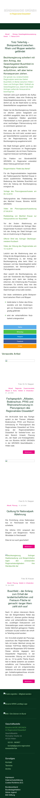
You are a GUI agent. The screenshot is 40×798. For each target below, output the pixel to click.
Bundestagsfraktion (13, 789)
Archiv (8, 768)
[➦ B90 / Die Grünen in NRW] (15, 704)
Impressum (9, 777)
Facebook (20, 341)
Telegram (20, 337)
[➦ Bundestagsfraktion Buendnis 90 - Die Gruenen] (15, 713)
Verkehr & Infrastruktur (26, 391)
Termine (8, 765)
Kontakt (8, 762)
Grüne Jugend (11, 792)
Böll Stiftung (10, 795)
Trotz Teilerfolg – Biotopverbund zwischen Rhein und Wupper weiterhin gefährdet (20, 46)
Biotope (15, 34)
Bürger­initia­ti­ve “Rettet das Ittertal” (17, 168)
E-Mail (20, 346)
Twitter (20, 327)
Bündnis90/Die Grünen (20, 10)
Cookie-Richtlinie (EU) (14, 782)
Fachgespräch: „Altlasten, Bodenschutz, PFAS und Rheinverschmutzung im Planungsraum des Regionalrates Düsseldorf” (20, 405)
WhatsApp (20, 332)
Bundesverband (11, 787)
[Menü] (4, 25)
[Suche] (36, 25)
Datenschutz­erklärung (14, 780)
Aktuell (7, 34)
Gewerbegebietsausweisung (27, 34)
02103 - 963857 (13, 742)
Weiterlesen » (29, 452)
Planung (14, 505)
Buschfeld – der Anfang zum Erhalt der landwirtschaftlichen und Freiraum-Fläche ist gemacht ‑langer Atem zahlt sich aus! (20, 598)
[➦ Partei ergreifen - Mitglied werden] (17, 694)
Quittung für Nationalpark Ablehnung (20, 512)
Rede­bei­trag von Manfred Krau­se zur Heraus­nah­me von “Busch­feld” (20, 217)
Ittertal (6, 36)
